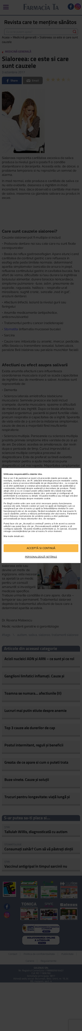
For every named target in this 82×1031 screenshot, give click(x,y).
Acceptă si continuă (41, 548)
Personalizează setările (41, 557)
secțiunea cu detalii (28, 496)
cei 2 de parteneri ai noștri (23, 478)
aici (22, 536)
